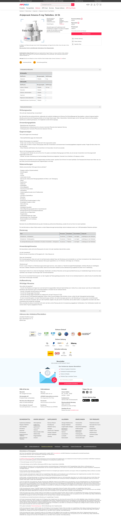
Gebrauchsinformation (26, 107)
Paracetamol (23, 432)
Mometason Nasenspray (65, 429)
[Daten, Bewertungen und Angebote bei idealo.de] (66, 334)
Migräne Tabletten (24, 424)
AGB (26, 446)
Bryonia (91, 436)
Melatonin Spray (52, 426)
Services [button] (51, 8)
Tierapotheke (30, 8)
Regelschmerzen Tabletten (24, 435)
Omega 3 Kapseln (52, 432)
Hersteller (23, 311)
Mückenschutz (93, 432)
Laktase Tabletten (52, 434)
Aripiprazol (61, 24)
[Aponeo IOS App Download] (86, 400)
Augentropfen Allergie (67, 426)
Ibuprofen (22, 430)
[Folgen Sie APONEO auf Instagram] (91, 392)
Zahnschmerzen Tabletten (23, 438)
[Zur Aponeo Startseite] (24, 4)
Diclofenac (22, 428)
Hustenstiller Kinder (81, 436)
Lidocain (36, 437)
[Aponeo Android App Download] (95, 400)
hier (61, 58)
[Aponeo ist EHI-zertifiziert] (40, 334)
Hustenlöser (79, 424)
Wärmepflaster (37, 423)
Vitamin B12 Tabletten (53, 430)
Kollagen (50, 428)
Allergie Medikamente (67, 423)
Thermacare (36, 428)
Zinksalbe (92, 426)
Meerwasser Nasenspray (79, 431)
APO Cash (45, 8)
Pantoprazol (93, 428)
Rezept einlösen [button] (59, 8)
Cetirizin (64, 432)
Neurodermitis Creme (95, 424)
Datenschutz (65, 446)
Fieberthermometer (94, 423)
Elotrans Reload (52, 423)
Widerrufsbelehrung (34, 446)
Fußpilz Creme (93, 430)
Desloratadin (65, 437)
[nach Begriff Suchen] (72, 4)
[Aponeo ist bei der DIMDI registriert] (46, 334)
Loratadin (64, 436)
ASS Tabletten (23, 426)
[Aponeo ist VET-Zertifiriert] (53, 334)
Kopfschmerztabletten (25, 423)
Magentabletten (37, 436)
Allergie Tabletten (66, 424)
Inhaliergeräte (79, 434)
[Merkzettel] (97, 5)
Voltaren (36, 430)
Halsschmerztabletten (81, 426)
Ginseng (50, 436)
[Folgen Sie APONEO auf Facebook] (84, 392)
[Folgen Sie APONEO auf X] (87, 392)
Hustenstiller (79, 423)
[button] (37, 8)
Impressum (57, 446)
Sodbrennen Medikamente (37, 425)
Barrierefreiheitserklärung (90, 446)
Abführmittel (37, 434)
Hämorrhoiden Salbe (39, 432)
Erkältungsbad (79, 428)
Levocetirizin (65, 434)
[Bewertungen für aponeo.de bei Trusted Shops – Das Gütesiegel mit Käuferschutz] (32, 334)
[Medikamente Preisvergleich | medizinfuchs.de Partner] (73, 334)
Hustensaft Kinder (80, 437)
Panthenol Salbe (94, 434)
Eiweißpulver (51, 424)
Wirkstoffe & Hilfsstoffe (26, 69)
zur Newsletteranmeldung (71, 383)
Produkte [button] (22, 8)
